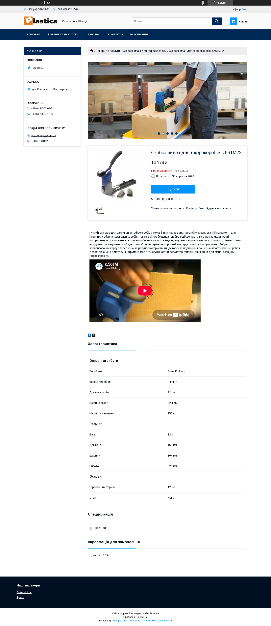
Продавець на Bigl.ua (135, 617)
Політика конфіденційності (157, 620)
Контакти (115, 34)
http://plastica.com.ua (43, 135)
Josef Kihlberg (25, 592)
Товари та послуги (62, 34)
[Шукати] (217, 21)
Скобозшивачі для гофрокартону (144, 50)
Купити (173, 189)
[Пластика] (40, 24)
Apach (20, 597)
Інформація (139, 34)
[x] (93, 335)
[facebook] (89, 335)
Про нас (94, 34)
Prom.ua (154, 613)
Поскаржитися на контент (125, 620)
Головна (33, 34)
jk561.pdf (100, 527)
